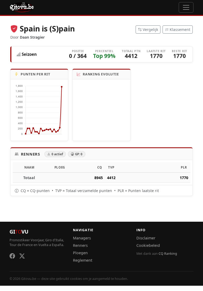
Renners (80, 245)
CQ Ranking (168, 253)
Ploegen (80, 252)
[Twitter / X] (22, 256)
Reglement (82, 260)
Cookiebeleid (148, 245)
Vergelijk (150, 29)
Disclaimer (145, 237)
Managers (82, 237)
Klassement (180, 29)
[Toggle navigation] (186, 7)
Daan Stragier (32, 37)
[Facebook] (12, 256)
